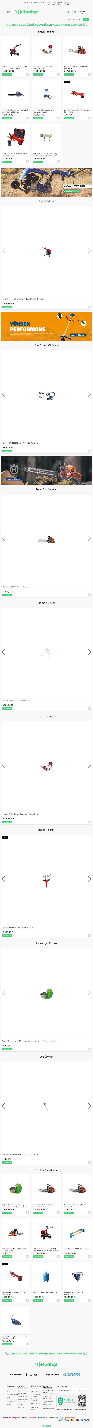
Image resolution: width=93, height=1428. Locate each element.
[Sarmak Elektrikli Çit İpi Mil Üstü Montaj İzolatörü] (46, 1107)
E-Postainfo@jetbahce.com (48, 1407)
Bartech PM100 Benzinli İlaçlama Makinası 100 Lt (45, 67)
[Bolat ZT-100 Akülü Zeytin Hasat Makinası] (46, 880)
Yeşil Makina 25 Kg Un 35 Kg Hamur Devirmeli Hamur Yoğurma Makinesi (15, 1207)
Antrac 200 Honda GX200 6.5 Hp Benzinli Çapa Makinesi (14, 67)
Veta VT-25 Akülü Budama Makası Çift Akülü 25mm (15, 155)
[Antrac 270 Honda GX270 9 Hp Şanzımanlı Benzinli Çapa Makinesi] (46, 1232)
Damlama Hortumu (23, 1402)
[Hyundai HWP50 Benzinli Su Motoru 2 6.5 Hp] (77, 1276)
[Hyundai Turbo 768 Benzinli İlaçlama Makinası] (46, 766)
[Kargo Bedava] (46, 25)
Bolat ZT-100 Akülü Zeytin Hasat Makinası (17, 927)
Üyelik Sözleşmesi (36, 1389)
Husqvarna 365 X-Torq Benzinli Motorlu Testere (75, 67)
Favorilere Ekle (27, 74)
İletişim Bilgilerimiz (12, 1394)
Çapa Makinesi (22, 1391)
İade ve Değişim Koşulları (35, 1404)
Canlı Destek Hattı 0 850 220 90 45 (48, 1397)
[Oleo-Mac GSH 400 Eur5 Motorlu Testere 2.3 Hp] (15, 1232)
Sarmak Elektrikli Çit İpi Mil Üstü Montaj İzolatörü (21, 1154)
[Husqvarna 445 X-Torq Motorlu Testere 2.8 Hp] (77, 1188)
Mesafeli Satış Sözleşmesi (35, 1399)
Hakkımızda (10, 1392)
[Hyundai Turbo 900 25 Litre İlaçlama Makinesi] (46, 93)
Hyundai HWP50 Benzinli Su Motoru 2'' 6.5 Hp (74, 1293)
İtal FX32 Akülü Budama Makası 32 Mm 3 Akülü (77, 111)
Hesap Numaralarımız (11, 1398)
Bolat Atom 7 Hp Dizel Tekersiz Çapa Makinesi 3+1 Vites (22, 299)
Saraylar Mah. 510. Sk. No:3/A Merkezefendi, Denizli (49, 1392)
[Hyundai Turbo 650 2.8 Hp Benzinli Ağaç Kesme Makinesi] (15, 93)
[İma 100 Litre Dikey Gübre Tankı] (46, 1276)
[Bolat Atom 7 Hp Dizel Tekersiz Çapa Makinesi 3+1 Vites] (46, 251)
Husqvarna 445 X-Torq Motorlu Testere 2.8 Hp (75, 1206)
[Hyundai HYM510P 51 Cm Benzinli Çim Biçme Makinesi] (15, 1320)
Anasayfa (9, 1389)
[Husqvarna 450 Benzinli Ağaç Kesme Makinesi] (46, 539)
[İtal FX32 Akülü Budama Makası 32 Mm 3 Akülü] (77, 93)
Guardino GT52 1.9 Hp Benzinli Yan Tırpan (17, 443)
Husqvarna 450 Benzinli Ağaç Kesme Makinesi (19, 587)
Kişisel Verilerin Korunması (35, 1395)
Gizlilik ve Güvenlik (36, 1392)
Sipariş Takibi (11, 1401)
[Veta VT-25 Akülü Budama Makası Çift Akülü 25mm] (15, 137)
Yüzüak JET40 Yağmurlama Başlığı (77, 1249)
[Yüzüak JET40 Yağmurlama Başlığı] (77, 1232)
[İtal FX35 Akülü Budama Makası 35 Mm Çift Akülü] (15, 1276)
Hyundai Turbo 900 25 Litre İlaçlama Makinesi (43, 111)
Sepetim (9, 1404)
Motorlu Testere (22, 1396)
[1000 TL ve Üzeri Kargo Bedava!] (46, 1353)
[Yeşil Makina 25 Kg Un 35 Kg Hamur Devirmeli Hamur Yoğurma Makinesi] (15, 1188)
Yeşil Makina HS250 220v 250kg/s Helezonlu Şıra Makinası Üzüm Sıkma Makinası (45, 156)
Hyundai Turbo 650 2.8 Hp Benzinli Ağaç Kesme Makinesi (15, 111)
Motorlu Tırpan (22, 1393)
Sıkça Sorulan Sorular (35, 1408)
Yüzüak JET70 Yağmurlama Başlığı (15, 700)
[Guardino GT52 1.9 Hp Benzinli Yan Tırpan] (46, 395)
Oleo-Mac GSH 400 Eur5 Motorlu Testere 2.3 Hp (14, 1249)
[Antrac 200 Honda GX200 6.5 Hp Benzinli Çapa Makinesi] (15, 50)
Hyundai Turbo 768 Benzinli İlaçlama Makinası (19, 814)
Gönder (82, 1391)
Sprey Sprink (21, 1405)
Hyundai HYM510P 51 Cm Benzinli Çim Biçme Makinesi (14, 1337)
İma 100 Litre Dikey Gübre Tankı (45, 1292)
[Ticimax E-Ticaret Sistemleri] (46, 1426)
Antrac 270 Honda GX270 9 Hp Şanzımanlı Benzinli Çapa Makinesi (46, 1249)
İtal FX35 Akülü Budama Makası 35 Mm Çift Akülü (15, 1293)
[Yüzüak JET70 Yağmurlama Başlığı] (46, 653)
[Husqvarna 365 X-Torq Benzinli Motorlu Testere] (77, 50)
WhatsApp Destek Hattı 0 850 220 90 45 (48, 1402)
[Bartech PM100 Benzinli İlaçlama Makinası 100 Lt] (46, 50)
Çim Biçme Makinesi (23, 1399)
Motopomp (21, 1407)
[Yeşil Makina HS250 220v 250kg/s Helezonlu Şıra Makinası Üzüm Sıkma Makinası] (46, 137)
